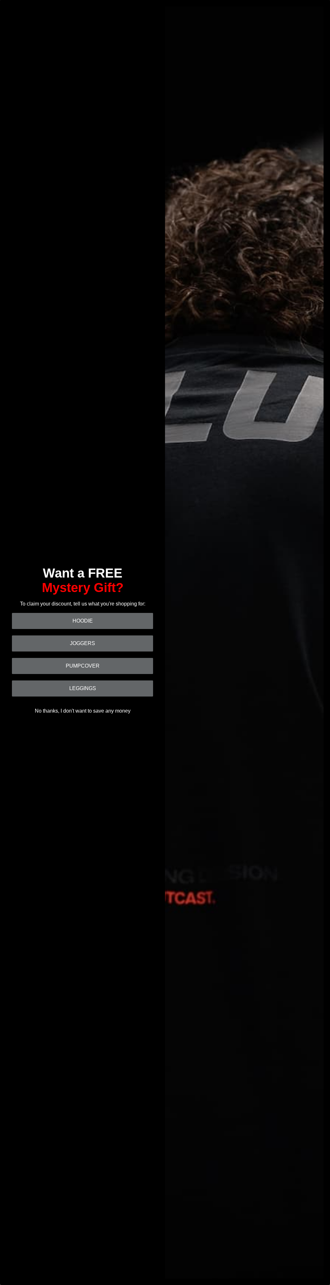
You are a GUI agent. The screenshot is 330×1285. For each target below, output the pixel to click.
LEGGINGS (82, 688)
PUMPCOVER (83, 666)
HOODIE (83, 621)
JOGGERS (82, 643)
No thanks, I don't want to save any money (83, 711)
